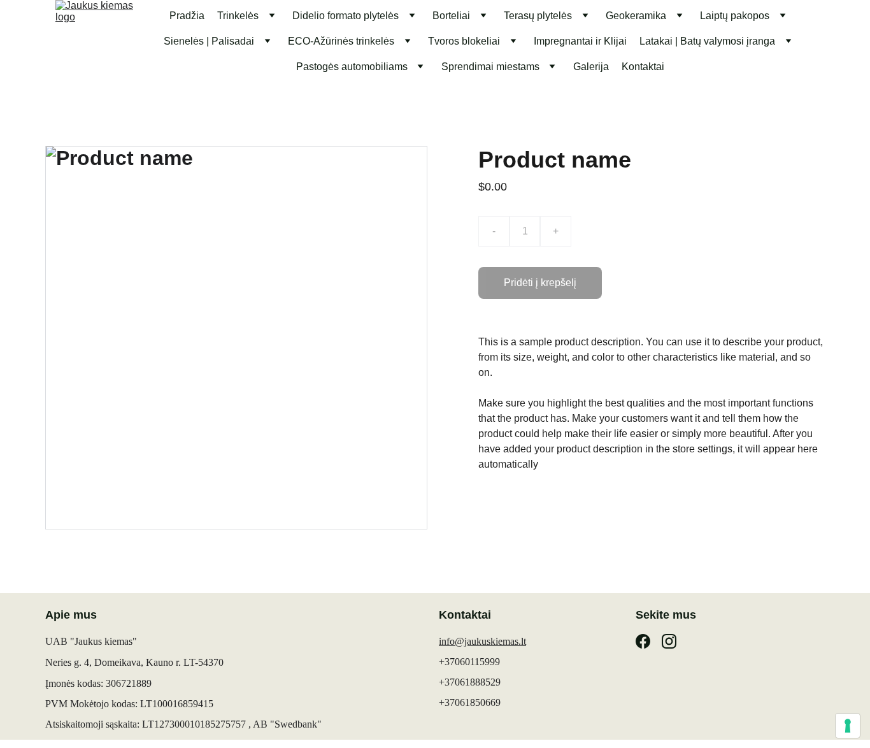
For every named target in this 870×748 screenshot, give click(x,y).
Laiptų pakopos (734, 15)
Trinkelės (238, 15)
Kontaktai (643, 66)
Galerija (591, 66)
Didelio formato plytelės (345, 15)
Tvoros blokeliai (464, 41)
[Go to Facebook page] (643, 641)
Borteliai (451, 15)
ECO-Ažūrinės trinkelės (341, 41)
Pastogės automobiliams (352, 66)
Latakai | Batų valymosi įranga (707, 41)
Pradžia (186, 15)
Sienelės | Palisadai (209, 41)
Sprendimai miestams (490, 66)
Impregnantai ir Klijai (580, 41)
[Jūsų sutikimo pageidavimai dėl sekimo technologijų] (848, 726)
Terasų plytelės (538, 15)
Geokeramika (636, 15)
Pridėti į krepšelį (540, 282)
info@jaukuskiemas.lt (482, 641)
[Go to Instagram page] (669, 641)
